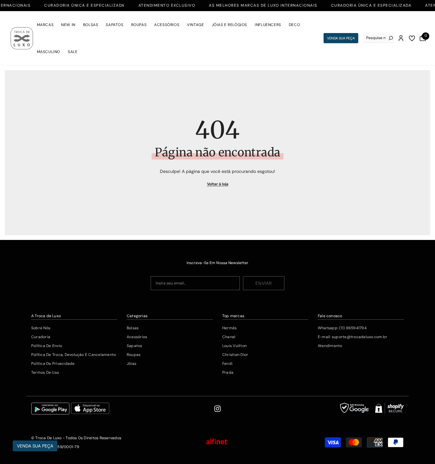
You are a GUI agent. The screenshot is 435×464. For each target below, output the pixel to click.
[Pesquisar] (378, 38)
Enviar (263, 283)
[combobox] (376, 38)
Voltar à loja (217, 184)
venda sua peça (341, 38)
